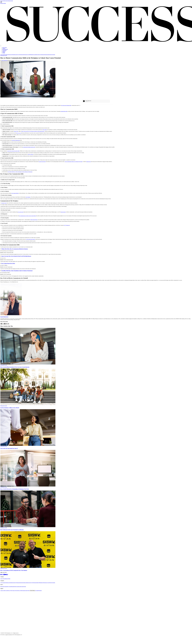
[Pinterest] (6, 574)
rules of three (45, 129)
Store (15, 586)
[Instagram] (3, 574)
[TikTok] (7, 574)
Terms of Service (15, 590)
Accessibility (37, 590)
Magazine (2, 586)
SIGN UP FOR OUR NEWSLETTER (6, 0)
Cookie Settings (32, 590)
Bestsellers (12, 586)
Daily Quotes (9, 586)
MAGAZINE (4, 47)
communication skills (64, 111)
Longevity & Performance (19, 54)
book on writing (30, 154)
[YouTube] (5, 574)
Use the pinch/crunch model (30, 239)
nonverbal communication (16, 140)
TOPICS (3, 48)
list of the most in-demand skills (66, 105)
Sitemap (40, 590)
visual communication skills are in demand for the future (73, 161)
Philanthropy (32, 54)
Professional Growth (26, 54)
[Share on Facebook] (1, 324)
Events (22, 586)
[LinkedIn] (4, 574)
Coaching (17, 586)
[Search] (1, 2)
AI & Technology (3, 54)
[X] (2, 574)
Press (4, 578)
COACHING (4, 50)
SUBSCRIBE (3, 3)
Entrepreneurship (46, 54)
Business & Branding (11, 54)
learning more (88, 161)
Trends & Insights (52, 54)
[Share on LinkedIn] (5, 324)
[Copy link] (8, 324)
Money (7, 54)
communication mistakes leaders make (29, 147)
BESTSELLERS (5, 49)
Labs (20, 586)
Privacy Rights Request (21, 590)
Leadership (35, 54)
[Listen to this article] (84, 101)
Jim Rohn (24, 586)
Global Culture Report (33, 219)
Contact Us (2, 590)
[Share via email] (7, 324)
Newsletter (5, 586)
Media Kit (6, 578)
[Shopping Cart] (0, 3)
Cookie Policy (27, 590)
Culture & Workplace (40, 54)
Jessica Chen (16, 131)
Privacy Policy (10, 590)
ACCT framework (67, 225)
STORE (3, 52)
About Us (2, 578)
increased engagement (42, 161)
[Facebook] (1, 574)
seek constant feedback (15, 193)
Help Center (6, 590)
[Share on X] (3, 324)
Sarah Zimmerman (4, 60)
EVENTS (4, 51)
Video (9, 578)
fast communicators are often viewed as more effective (27, 215)
